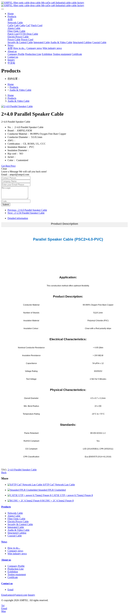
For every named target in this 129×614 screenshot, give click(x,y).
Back (3, 472)
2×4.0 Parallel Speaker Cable (22, 469)
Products (14, 87)
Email (10, 589)
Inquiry (31, 595)
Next (26, 213)
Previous (27, 210)
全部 (10, 19)
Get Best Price (8, 166)
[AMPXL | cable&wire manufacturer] (64, 4)
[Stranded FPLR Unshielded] (23, 490)
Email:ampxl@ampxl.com (14, 595)
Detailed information (18, 218)
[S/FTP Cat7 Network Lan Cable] (25, 484)
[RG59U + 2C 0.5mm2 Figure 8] (25, 500)
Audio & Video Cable (20, 90)
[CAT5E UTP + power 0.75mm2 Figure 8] (30, 495)
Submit (6, 204)
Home (11, 13)
